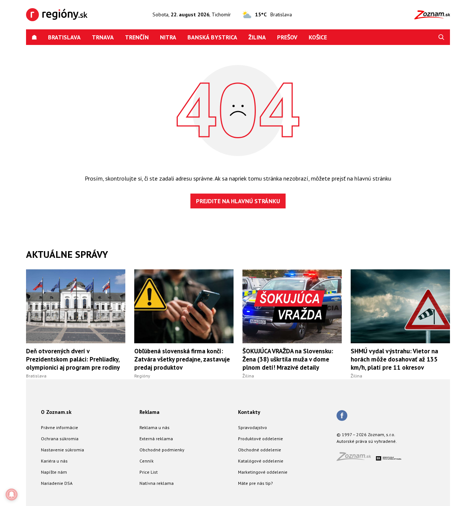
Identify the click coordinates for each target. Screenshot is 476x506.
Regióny (142, 376)
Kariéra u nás (54, 461)
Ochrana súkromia (59, 438)
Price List (148, 472)
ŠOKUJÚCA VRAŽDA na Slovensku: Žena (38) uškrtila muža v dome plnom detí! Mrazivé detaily (287, 359)
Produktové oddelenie (260, 438)
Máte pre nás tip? (255, 483)
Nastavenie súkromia (62, 450)
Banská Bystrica (212, 37)
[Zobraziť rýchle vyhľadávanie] (441, 37)
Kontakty (249, 412)
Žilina (257, 37)
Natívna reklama (156, 483)
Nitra (168, 37)
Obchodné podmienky (161, 450)
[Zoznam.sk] (356, 458)
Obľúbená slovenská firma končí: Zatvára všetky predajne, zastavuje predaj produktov (182, 359)
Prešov (287, 37)
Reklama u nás (154, 427)
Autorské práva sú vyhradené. (367, 441)
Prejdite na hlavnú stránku (238, 201)
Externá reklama (156, 438)
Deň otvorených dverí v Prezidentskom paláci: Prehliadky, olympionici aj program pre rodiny (73, 359)
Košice (318, 37)
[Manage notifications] (11, 494)
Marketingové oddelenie (262, 472)
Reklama (149, 412)
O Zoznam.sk (56, 412)
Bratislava (64, 37)
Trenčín (137, 37)
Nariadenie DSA (57, 483)
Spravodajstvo (252, 427)
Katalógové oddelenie (260, 461)
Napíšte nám (54, 472)
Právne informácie (59, 427)
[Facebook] (342, 416)
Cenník (146, 461)
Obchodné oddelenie (259, 450)
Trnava (103, 37)
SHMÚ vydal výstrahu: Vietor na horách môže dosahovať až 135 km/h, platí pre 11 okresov (394, 359)
